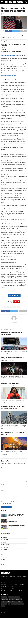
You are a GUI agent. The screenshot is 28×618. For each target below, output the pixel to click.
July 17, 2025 (10, 336)
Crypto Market (5, 544)
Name (3, 484)
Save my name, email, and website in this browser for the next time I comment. (15, 502)
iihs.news (6, 615)
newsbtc (3, 601)
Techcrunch (19, 601)
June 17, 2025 (10, 522)
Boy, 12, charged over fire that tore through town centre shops (12, 433)
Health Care (4, 552)
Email (3, 490)
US (11, 603)
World (18, 307)
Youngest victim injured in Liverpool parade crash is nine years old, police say (16, 526)
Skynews (14, 307)
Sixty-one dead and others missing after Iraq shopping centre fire (13, 44)
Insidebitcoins (19, 599)
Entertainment (5, 549)
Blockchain (4, 537)
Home (2, 6)
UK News (3, 559)
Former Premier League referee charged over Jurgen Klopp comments (16, 520)
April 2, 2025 (15, 13)
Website (3, 496)
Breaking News (7, 6)
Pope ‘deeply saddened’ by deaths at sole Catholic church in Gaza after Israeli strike (13, 407)
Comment (3, 467)
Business (3, 542)
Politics (3, 554)
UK (9, 603)
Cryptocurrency (5, 547)
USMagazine (16, 603)
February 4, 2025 (11, 517)
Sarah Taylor (8, 13)
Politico (8, 601)
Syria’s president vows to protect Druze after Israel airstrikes (13, 48)
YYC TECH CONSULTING (19, 615)
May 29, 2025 (10, 528)
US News (3, 562)
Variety (22, 603)
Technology (4, 557)
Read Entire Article (14, 295)
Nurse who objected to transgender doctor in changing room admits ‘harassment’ (16, 515)
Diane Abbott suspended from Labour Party (11, 51)
